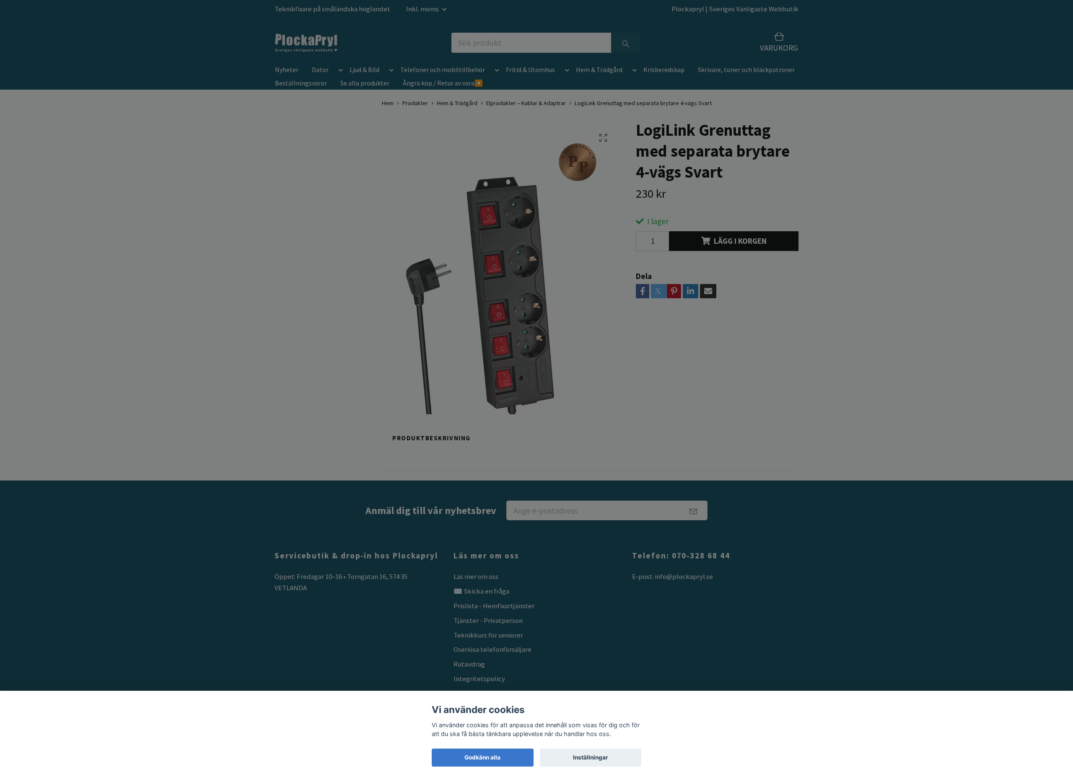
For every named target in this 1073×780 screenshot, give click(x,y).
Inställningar (590, 757)
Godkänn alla (482, 757)
